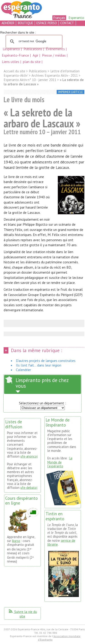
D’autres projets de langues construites (45, 360)
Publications (33, 49)
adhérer (8, 23)
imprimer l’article (70, 92)
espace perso (46, 23)
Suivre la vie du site (22, 613)
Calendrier (23, 369)
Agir (36, 55)
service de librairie (61, 542)
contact (67, 23)
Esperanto (76, 17)
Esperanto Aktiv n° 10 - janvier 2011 (30, 80)
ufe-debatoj (28, 487)
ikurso (16, 541)
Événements (56, 49)
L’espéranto (12, 49)
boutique (25, 23)
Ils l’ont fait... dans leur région (38, 365)
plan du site (32, 61)
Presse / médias (54, 55)
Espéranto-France (16, 55)
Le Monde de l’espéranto (60, 462)
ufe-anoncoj (29, 456)
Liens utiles (11, 61)
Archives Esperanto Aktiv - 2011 (55, 75)
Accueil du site (14, 71)
